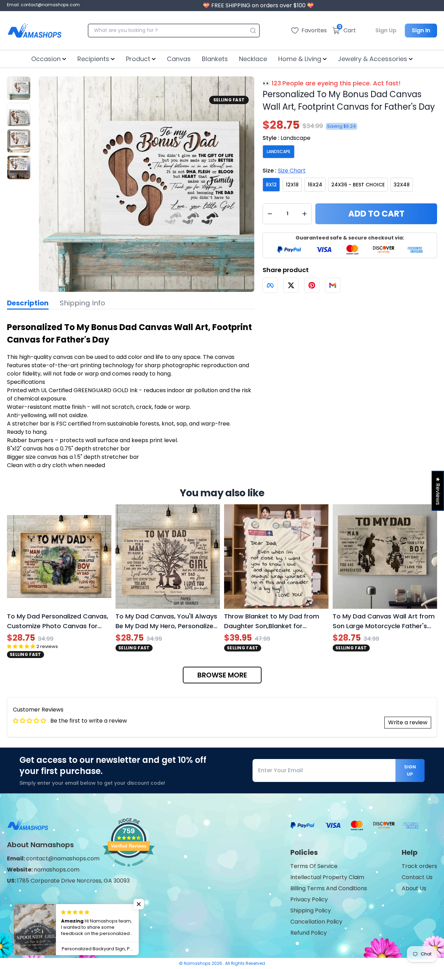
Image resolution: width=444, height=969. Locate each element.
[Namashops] (34, 30)
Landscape (278, 151)
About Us (414, 888)
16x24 (315, 184)
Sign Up (385, 30)
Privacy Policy (309, 899)
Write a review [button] (407, 722)
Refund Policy (308, 933)
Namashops (198, 963)
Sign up (410, 770)
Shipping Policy (310, 911)
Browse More (222, 675)
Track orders (419, 866)
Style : (286, 138)
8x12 (271, 184)
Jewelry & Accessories (372, 58)
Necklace (253, 58)
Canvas (179, 58)
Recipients (93, 58)
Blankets (215, 58)
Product (138, 58)
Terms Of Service (314, 866)
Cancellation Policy (316, 922)
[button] (139, 904)
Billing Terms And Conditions (328, 888)
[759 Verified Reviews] (128, 870)
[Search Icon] (253, 30)
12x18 (292, 184)
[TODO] (270, 285)
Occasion (46, 58)
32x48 (402, 184)
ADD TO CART (376, 213)
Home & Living (299, 58)
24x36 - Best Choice (358, 184)
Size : (284, 171)
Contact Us (417, 877)
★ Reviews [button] (438, 491)
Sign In (421, 30)
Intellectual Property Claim (327, 877)
